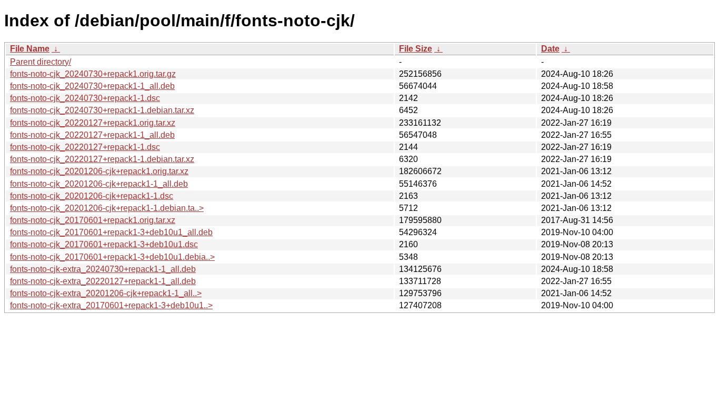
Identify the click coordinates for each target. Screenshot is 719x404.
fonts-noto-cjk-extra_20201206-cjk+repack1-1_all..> (106, 293)
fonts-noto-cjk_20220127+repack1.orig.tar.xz (92, 122)
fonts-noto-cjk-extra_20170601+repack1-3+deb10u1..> (111, 305)
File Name (29, 48)
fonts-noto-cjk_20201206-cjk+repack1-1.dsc (91, 195)
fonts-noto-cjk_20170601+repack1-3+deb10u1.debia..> (112, 256)
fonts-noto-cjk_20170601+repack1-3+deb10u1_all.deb (111, 232)
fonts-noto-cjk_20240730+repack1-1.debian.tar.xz (102, 110)
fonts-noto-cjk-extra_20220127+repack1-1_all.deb (103, 281)
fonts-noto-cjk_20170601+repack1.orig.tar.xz (92, 220)
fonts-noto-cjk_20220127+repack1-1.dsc (85, 147)
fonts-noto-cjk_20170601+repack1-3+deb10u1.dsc (104, 244)
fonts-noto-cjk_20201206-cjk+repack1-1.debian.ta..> (107, 208)
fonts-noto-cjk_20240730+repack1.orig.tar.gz (93, 73)
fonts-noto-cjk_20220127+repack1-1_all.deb (92, 134)
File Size (415, 48)
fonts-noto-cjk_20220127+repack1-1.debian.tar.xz (102, 159)
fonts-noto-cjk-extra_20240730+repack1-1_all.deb (103, 269)
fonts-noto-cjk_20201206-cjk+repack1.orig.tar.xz (99, 171)
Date (550, 48)
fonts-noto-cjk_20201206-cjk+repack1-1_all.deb (99, 183)
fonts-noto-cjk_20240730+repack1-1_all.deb (92, 86)
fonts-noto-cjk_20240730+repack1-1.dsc (85, 98)
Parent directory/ (40, 61)
